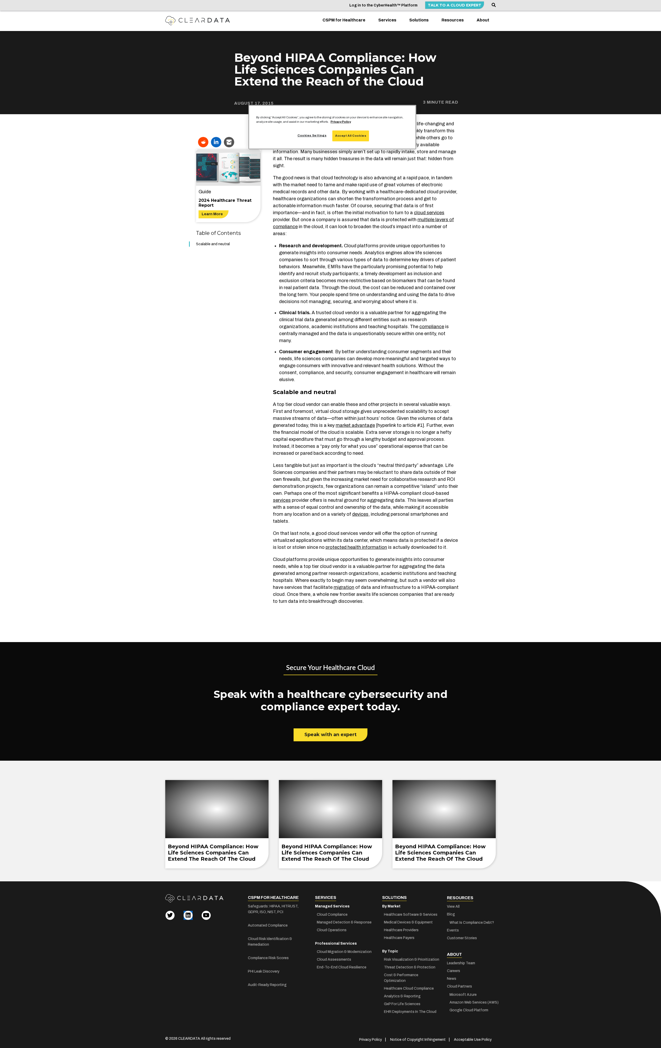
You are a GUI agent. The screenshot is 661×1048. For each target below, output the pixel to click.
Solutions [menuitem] (419, 20)
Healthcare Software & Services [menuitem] (410, 914)
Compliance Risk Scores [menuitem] (268, 958)
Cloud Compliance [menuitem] (332, 914)
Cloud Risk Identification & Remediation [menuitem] (270, 941)
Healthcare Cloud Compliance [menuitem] (409, 988)
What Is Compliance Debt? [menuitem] (472, 922)
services (282, 500)
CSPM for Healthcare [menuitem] (343, 20)
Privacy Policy (340, 121)
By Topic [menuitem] (390, 951)
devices (360, 514)
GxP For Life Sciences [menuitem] (402, 1004)
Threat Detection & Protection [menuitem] (409, 967)
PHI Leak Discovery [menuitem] (263, 971)
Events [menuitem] (453, 930)
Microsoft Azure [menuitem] (463, 995)
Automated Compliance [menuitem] (268, 925)
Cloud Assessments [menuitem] (334, 959)
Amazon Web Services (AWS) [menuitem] (472, 1002)
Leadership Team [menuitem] (461, 963)
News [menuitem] (451, 979)
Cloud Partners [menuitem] (459, 986)
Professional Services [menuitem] (336, 943)
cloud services (429, 212)
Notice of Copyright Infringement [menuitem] (418, 1040)
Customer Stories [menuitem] (462, 938)
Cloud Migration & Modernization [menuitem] (344, 952)
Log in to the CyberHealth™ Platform (383, 5)
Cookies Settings (311, 135)
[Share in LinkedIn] (216, 142)
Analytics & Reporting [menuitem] (402, 996)
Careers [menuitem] (453, 971)
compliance (431, 326)
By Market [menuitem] (391, 906)
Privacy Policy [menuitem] (370, 1040)
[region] (332, 127)
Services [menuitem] (387, 20)
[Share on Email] (229, 142)
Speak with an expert (330, 734)
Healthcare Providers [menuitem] (401, 930)
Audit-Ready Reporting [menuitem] (267, 985)
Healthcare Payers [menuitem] (399, 938)
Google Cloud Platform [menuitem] (469, 1010)
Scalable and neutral (213, 244)
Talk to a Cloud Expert (454, 5)
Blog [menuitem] (451, 914)
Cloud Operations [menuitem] (332, 930)
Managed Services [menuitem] (332, 906)
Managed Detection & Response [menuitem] (344, 922)
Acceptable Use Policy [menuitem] (473, 1040)
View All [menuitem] (453, 906)
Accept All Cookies (350, 135)
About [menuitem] (483, 20)
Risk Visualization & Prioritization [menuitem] (411, 959)
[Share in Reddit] (203, 142)
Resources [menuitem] (453, 20)
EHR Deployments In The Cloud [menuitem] (410, 1012)
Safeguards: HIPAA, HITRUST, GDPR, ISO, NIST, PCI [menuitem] (273, 909)
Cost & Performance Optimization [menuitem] (401, 978)
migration (344, 587)
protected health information (356, 547)
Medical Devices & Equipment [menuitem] (408, 922)
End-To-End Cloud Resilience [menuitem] (341, 967)
